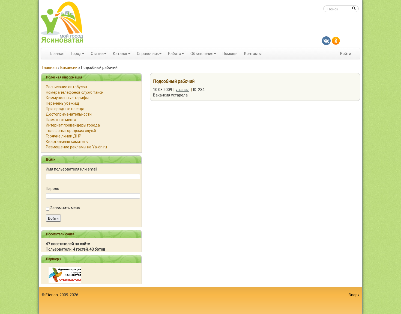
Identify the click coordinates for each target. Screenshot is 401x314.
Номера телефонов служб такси (74, 92)
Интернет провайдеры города (73, 125)
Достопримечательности (69, 114)
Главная (57, 53)
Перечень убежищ (62, 103)
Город (76, 53)
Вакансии (68, 67)
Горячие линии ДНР (63, 136)
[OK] (335, 40)
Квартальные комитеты (67, 141)
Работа (174, 53)
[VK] (326, 40)
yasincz (182, 89)
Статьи (97, 53)
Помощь (230, 53)
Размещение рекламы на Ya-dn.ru (76, 147)
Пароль (52, 188)
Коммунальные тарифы (67, 98)
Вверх (354, 295)
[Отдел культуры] (65, 274)
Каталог (120, 53)
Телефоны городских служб (71, 130)
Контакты (253, 53)
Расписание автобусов (66, 87)
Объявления (201, 53)
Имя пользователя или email (71, 169)
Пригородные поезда (65, 109)
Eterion (52, 295)
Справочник (148, 53)
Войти (345, 53)
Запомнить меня (65, 208)
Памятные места (61, 120)
